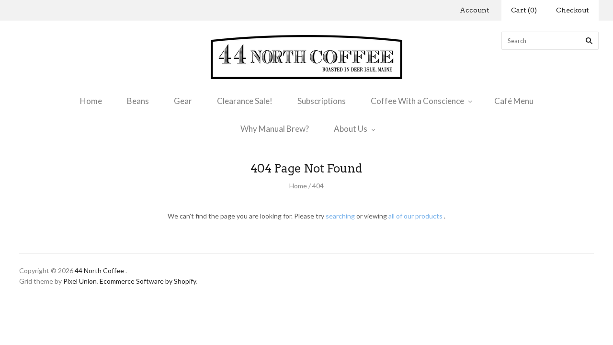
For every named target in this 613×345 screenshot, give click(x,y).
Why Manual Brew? (274, 129)
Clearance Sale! (244, 101)
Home (91, 101)
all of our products (415, 216)
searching (340, 216)
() (524, 10)
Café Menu (514, 101)
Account (474, 10)
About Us (350, 129)
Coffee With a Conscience (417, 101)
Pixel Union (80, 281)
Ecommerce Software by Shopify (148, 281)
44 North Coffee (99, 270)
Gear (183, 101)
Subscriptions (321, 101)
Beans (138, 101)
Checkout (572, 10)
